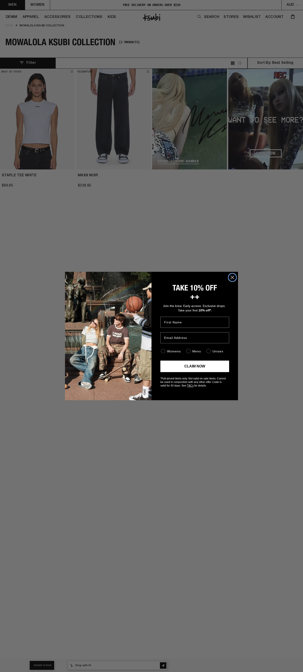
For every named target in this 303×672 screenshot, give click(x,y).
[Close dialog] (232, 277)
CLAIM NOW (194, 366)
